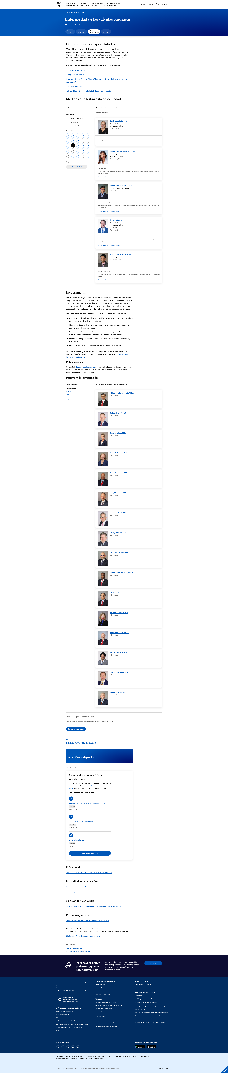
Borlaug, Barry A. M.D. (118, 413)
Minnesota (69, 397)
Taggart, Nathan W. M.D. (119, 672)
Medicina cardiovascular (76, 86)
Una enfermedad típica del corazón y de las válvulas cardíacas (89, 872)
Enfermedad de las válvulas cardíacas (98, 19)
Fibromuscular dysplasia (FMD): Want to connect (87, 803)
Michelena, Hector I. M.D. (119, 553)
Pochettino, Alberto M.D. (119, 632)
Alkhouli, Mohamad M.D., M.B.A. (122, 393)
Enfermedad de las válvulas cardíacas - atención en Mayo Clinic (89, 721)
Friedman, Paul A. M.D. (118, 513)
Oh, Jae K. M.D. (115, 592)
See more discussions (90, 853)
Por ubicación (70, 114)
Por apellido (69, 131)
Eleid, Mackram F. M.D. (118, 493)
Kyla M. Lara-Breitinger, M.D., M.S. (123, 151)
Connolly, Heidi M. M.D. (119, 453)
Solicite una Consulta (74, 25)
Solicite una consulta (76, 729)
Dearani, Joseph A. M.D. (119, 473)
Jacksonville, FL (74, 126)
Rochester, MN (74, 122)
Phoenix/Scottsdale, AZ (77, 118)
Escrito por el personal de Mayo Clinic (80, 717)
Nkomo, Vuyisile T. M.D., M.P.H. (121, 573)
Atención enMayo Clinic (106, 31)
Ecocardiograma (72, 892)
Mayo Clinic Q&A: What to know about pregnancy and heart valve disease (93, 906)
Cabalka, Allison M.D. (118, 433)
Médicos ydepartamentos (94, 31)
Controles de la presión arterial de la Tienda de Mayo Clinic (87, 920)
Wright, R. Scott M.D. (118, 692)
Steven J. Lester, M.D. (118, 220)
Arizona (68, 391)
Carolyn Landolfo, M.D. (118, 121)
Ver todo (68, 400)
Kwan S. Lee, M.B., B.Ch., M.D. (121, 186)
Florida (68, 394)
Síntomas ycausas (70, 31)
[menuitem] (70, 31)
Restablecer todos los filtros (76, 167)
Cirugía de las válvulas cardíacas (78, 887)
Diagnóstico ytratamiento (82, 31)
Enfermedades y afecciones (75, 12)
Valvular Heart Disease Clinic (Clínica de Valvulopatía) (89, 91)
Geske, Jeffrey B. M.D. (118, 533)
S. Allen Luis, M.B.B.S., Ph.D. (120, 254)
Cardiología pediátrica (75, 70)
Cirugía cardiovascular (75, 74)
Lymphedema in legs (76, 840)
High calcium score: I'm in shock (81, 822)
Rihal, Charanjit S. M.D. (118, 652)
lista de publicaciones (85, 367)
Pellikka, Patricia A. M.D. (119, 612)
